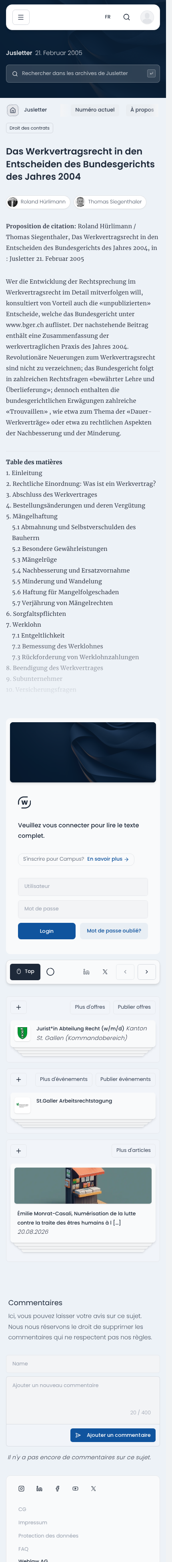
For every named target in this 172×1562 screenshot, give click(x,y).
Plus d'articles (133, 1150)
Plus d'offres (90, 1007)
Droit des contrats (30, 128)
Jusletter (35, 110)
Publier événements (125, 1079)
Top (29, 971)
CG (22, 1509)
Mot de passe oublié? (114, 931)
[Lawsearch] (151, 73)
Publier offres (134, 1007)
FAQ (23, 1549)
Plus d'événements (64, 1079)
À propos (142, 110)
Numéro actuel (94, 110)
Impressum (32, 1522)
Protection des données (48, 1536)
